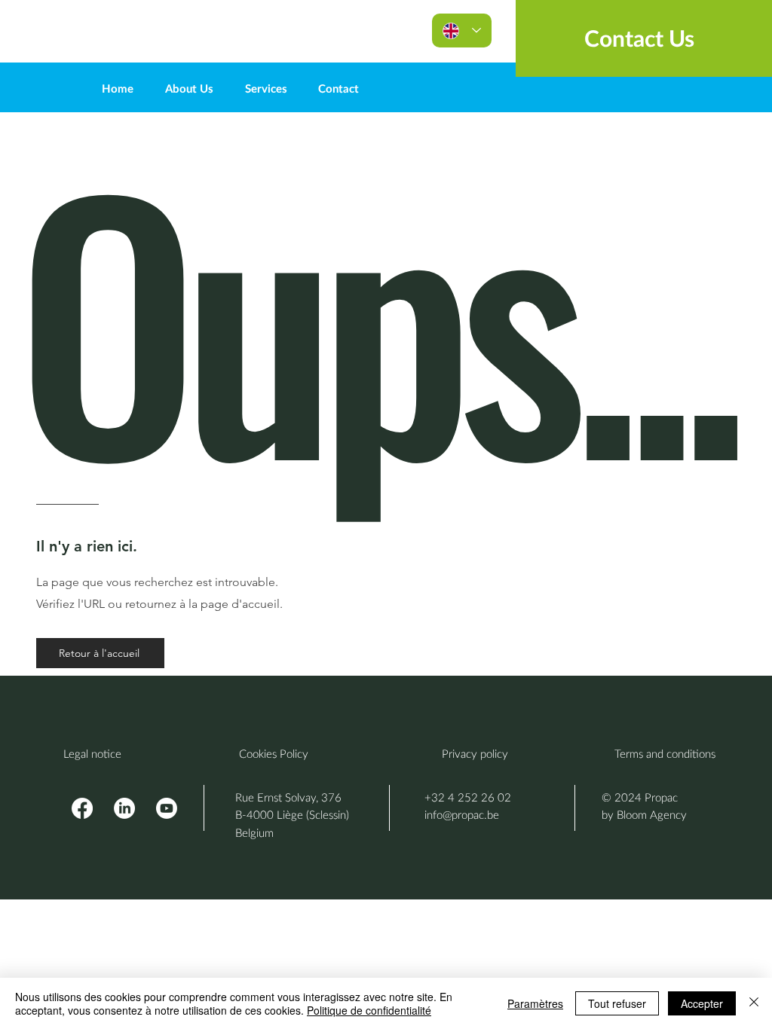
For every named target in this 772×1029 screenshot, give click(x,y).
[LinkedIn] (124, 808)
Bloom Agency (652, 814)
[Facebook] (82, 808)
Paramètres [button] (535, 1003)
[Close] (754, 1003)
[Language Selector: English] (462, 30)
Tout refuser (617, 1003)
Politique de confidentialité (369, 1010)
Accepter (702, 1003)
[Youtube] (166, 808)
